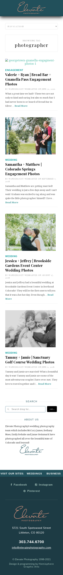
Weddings (34, 473)
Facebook (20, 484)
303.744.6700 (31, 542)
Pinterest (33, 490)
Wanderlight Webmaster (23, 89)
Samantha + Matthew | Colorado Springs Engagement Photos (23, 169)
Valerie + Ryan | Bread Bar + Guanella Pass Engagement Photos (28, 79)
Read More (21, 106)
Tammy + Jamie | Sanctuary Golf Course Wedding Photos (29, 359)
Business (54, 473)
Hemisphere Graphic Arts (39, 565)
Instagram (45, 484)
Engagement (14, 70)
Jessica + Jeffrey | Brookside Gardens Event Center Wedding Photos (28, 265)
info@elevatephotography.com (31, 547)
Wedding (11, 160)
